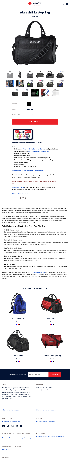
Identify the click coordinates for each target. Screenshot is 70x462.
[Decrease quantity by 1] (28, 114)
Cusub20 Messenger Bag (52, 356)
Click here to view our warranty (46, 410)
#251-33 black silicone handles (32, 149)
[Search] (63, 3)
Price (14, 109)
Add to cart (35, 122)
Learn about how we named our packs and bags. (17, 438)
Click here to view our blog (10, 410)
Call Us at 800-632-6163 (44, 388)
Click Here (5, 449)
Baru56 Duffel (18, 356)
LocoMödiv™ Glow (18, 187)
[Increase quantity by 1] (37, 114)
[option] (35, 44)
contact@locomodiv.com (43, 390)
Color (14, 104)
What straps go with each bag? (45, 421)
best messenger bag (39, 272)
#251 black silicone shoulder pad (38, 151)
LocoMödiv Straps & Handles (11, 421)
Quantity (16, 114)
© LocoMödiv (5, 457)
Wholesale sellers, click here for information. (50, 436)
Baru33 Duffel (52, 318)
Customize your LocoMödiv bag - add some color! (28, 170)
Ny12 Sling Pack (18, 318)
